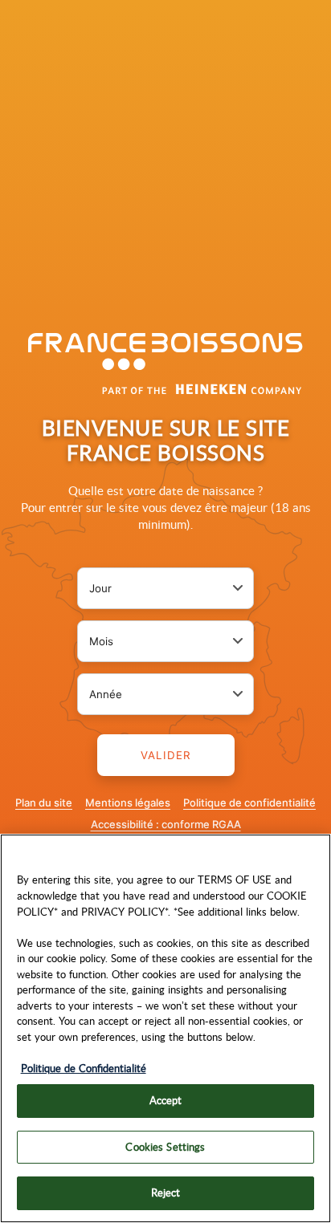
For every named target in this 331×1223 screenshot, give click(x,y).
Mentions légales (127, 802)
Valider (166, 755)
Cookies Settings (165, 1147)
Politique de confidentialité (249, 802)
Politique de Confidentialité (83, 1069)
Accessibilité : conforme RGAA (166, 824)
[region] (165, 1028)
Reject (166, 1193)
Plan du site (43, 802)
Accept (165, 1101)
